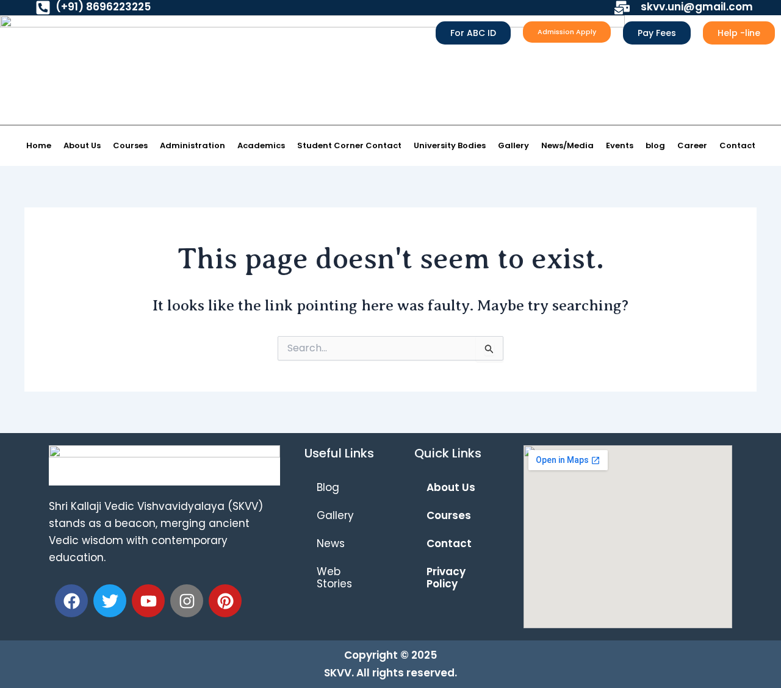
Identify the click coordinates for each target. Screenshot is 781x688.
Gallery (513, 145)
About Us (82, 145)
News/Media (567, 145)
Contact (737, 145)
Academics (261, 145)
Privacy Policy (446, 577)
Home (38, 145)
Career (692, 145)
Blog (328, 487)
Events (619, 145)
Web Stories (334, 577)
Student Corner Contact (349, 145)
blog (655, 145)
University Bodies (450, 145)
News (331, 543)
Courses (130, 145)
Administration (192, 145)
